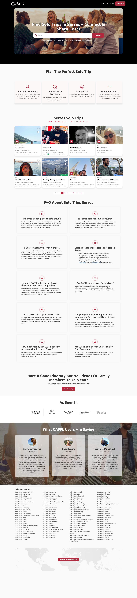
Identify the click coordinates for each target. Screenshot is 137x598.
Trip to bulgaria (76, 148)
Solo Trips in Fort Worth (104, 517)
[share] (38, 132)
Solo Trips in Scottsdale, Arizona (79, 535)
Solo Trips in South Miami (50, 508)
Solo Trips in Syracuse (103, 525)
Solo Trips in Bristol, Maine (104, 535)
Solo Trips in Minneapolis (77, 496)
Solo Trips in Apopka (76, 537)
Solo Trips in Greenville (76, 527)
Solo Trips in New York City (23, 510)
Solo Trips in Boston (21, 521)
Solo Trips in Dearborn (103, 498)
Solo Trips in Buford (75, 494)
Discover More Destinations (68, 559)
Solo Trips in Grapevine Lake (105, 533)
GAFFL (51, 122)
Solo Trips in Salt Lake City (77, 504)
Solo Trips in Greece (69, 122)
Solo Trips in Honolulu (49, 525)
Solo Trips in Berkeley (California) (79, 510)
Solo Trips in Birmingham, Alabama (25, 533)
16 (76, 193)
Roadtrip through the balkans (54, 180)
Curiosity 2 (47, 148)
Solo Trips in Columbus (49, 492)
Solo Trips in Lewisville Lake (78, 523)
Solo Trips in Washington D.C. (23, 498)
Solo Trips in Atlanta (21, 504)
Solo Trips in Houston (21, 527)
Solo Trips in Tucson (103, 496)
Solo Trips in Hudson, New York (24, 492)
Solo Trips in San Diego (22, 529)
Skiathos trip (102, 148)
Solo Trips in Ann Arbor (103, 492)
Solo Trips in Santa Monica (104, 531)
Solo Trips (58, 122)
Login (112, 3)
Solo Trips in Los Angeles (22, 494)
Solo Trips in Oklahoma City (105, 539)
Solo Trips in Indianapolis (22, 537)
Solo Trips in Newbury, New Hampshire (26, 525)
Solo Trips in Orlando (49, 494)
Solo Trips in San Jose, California (24, 502)
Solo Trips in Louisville (103, 513)
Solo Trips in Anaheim (49, 537)
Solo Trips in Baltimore (49, 513)
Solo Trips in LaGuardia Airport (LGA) (53, 529)
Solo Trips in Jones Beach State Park (80, 515)
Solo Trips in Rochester (104, 502)
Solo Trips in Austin (20, 519)
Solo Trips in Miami (75, 517)
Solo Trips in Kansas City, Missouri (52, 496)
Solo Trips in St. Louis (49, 515)
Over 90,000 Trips (82, 41)
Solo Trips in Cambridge (77, 511)
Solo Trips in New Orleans (77, 525)
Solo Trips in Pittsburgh (49, 517)
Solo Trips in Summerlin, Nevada (106, 523)
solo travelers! (96, 262)
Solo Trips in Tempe (103, 511)
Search (98, 35)
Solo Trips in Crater (102, 519)
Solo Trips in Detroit (103, 500)
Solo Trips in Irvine (48, 523)
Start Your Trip (68, 389)
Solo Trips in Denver (21, 506)
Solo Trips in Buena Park (77, 500)
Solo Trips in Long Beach (104, 508)
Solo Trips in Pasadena (103, 510)
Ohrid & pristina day (23, 180)
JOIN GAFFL (120, 3)
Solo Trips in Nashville (49, 533)
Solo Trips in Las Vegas (76, 502)
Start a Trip (105, 3)
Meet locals (82, 262)
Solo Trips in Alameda (76, 492)
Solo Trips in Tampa (21, 535)
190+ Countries (58, 41)
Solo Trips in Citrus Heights (77, 508)
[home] (18, 3)
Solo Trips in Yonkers (21, 539)
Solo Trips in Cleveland (103, 494)
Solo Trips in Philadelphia (50, 500)
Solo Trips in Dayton (103, 529)
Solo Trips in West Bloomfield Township (81, 519)
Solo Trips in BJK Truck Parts (105, 515)
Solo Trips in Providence (50, 519)
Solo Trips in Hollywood (49, 535)
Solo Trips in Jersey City (22, 508)
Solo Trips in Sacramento (50, 504)
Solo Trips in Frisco (102, 521)
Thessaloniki (20, 148)
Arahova (73, 180)
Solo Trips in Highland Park (50, 527)
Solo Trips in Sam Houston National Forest (27, 515)
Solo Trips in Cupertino (49, 510)
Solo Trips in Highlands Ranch (78, 506)
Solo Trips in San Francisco (23, 513)
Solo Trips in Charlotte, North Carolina (53, 502)
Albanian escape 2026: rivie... (108, 180)
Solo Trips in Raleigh (76, 513)
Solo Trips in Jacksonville (50, 511)
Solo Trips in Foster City (104, 527)
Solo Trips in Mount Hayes (50, 521)
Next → (81, 193)
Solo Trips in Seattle (21, 500)
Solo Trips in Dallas (20, 517)
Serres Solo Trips (68, 118)
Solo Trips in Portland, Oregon (24, 531)
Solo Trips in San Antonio (50, 498)
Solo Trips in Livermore (49, 506)
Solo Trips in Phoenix (21, 523)
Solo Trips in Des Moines (77, 498)
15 (73, 193)
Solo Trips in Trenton (21, 511)
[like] (38, 128)
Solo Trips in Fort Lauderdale (51, 531)
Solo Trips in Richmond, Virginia (79, 521)
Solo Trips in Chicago (21, 496)
